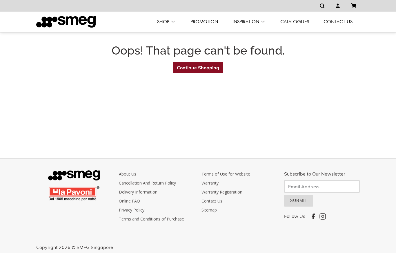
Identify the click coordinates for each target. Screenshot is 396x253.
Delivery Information (138, 192)
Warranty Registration (221, 192)
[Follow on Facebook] (313, 216)
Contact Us (338, 21)
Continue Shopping (198, 68)
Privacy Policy (131, 210)
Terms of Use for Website (225, 174)
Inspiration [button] (245, 21)
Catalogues (294, 21)
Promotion (204, 21)
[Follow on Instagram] (322, 216)
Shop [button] (163, 21)
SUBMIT (298, 200)
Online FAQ (129, 201)
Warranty (210, 183)
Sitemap (209, 210)
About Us (127, 174)
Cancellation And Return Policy (147, 183)
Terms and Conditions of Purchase (151, 219)
